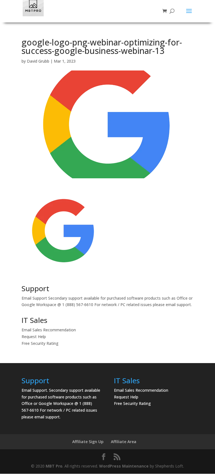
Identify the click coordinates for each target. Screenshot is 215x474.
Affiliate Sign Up (88, 441)
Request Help (34, 336)
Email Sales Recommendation (49, 329)
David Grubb (38, 61)
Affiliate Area (123, 441)
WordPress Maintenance (124, 466)
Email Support (34, 298)
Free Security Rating (40, 343)
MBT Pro (54, 466)
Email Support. (35, 390)
